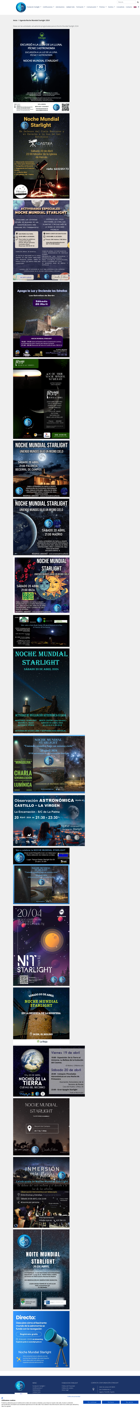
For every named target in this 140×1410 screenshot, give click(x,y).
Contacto (129, 7)
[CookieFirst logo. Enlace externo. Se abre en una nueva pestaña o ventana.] (2, 1398)
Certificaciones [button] (48, 7)
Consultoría (120, 7)
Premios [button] (102, 7)
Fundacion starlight (70, 1383)
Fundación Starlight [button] (33, 7)
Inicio (15, 20)
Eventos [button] (111, 7)
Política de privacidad (74, 1396)
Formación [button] (80, 7)
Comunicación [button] (92, 7)
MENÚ (35, 1383)
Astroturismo (60, 7)
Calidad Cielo (70, 7)
